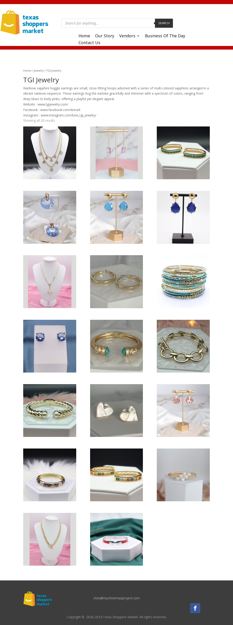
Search (164, 23)
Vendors (127, 36)
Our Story (104, 36)
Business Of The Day (165, 36)
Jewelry (39, 70)
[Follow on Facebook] (195, 608)
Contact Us (89, 43)
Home (84, 36)
